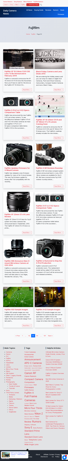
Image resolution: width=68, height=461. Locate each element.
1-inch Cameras (30, 352)
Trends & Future (14, 386)
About (38, 454)
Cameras (9, 352)
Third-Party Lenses (12, 392)
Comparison (29, 382)
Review (27, 422)
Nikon (17, 4)
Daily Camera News (9, 12)
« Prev (17, 336)
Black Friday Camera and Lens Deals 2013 (49, 72)
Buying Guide (38, 10)
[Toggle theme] (41, 4)
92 (29, 336)
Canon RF (30, 373)
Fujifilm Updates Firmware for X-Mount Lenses (17, 169)
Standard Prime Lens (32, 432)
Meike (11, 397)
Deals (62, 10)
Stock (26, 440)
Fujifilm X (29, 392)
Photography (10, 382)
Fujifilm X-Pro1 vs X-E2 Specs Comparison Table (17, 111)
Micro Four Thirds (12, 369)
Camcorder (27, 368)
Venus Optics (13, 407)
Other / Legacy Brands (13, 375)
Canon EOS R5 (36, 370)
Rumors (55, 10)
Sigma (11, 401)
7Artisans (12, 395)
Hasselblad (9, 363)
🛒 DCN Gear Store (32, 4)
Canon (6, 4)
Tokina (11, 405)
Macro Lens (33, 403)
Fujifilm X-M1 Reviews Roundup (49, 168)
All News (29, 10)
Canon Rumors (7, 1)
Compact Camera (33, 379)
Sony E (28, 427)
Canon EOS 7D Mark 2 (37, 368)
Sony (11, 4)
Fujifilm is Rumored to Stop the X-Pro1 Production (49, 262)
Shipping (27, 424)
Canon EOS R (27, 370)
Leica (7, 365)
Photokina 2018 (28, 418)
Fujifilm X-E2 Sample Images (48, 309)
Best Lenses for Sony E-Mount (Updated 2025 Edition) (54, 395)
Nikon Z (39, 413)
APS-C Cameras (33, 363)
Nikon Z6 (26, 416)
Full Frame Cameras (30, 398)
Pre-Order (36, 418)
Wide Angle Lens (31, 444)
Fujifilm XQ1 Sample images (16, 309)
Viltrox (11, 410)
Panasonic (9, 378)
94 (37, 336)
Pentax (8, 380)
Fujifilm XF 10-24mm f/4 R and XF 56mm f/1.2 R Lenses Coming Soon (49, 122)
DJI (7, 356)
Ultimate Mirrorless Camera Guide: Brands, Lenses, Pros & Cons (55, 354)
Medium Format (29, 405)
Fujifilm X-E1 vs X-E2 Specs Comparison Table (47, 207)
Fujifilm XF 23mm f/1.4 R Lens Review (17, 215)
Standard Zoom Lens (33, 437)
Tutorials (12, 388)
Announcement (32, 359)
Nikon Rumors (27, 1)
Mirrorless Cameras (30, 411)
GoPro (8, 360)
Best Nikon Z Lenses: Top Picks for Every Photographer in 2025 (54, 387)
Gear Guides (13, 384)
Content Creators (28, 385)
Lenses (8, 367)
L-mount (26, 403)
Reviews (48, 10)
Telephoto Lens (35, 440)
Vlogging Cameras (28, 442)
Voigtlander (12, 412)
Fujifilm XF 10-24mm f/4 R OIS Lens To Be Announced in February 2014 (17, 73)
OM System (10, 373)
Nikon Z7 (32, 416)
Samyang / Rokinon (15, 399)
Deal (35, 385)
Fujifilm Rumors (38, 1)
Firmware (61, 14)
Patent (37, 416)
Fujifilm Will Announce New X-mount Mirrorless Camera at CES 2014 (17, 263)
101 (45, 336)
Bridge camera (28, 366)
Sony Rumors (18, 1)
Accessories (29, 354)
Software (33, 424)
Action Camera (28, 357)
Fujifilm (23, 4)
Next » (50, 336)
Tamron (11, 403)
